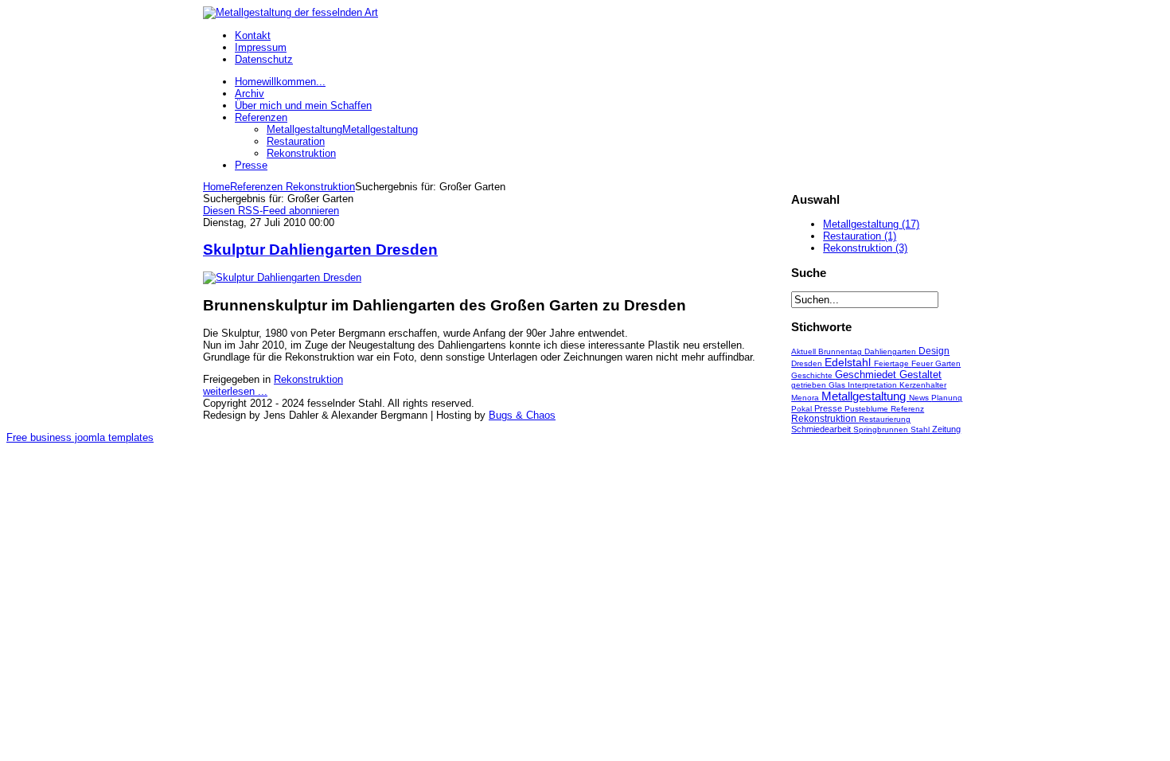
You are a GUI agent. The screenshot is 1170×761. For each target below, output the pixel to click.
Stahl (921, 429)
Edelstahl (849, 363)
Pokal (802, 408)
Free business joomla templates (80, 437)
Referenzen (256, 187)
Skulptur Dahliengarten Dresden (320, 249)
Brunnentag (841, 351)
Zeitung (946, 429)
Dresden (808, 363)
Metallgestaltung (865, 396)
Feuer (923, 363)
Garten (948, 363)
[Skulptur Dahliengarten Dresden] (282, 277)
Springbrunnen (882, 429)
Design (934, 351)
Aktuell (804, 351)
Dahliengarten (891, 351)
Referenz (907, 408)
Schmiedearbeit (822, 429)
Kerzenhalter (922, 384)
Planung (946, 397)
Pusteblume (867, 408)
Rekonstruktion (319, 187)
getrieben (810, 384)
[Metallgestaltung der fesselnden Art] (290, 12)
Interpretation (873, 384)
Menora (806, 397)
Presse (829, 408)
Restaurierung (885, 419)
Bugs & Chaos (522, 415)
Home (216, 187)
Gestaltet (920, 374)
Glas (838, 384)
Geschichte (813, 375)
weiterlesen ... (235, 391)
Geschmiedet (867, 374)
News (920, 397)
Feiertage (892, 363)
